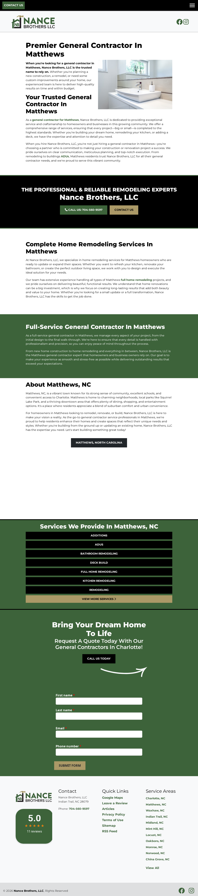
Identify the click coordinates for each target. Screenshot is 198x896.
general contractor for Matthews (55, 120)
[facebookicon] (182, 892)
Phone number (68, 746)
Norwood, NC (155, 853)
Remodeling (99, 590)
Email (61, 728)
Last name (65, 710)
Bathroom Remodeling (99, 553)
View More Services (98, 599)
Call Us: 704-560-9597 (84, 210)
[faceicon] (179, 23)
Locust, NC (154, 835)
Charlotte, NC (155, 798)
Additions (99, 535)
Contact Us (13, 5)
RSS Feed (109, 831)
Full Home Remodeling (99, 571)
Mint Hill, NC (155, 829)
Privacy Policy (113, 814)
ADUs (65, 156)
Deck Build (99, 562)
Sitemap (109, 825)
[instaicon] (186, 23)
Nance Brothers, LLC (29, 891)
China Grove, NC (158, 859)
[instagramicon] (191, 892)
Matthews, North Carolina (99, 442)
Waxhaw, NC (155, 810)
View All (152, 868)
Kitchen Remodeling (99, 581)
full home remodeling (136, 280)
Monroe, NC (154, 847)
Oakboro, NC (155, 841)
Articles (108, 809)
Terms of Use (112, 820)
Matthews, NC (156, 804)
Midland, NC (155, 822)
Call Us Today (99, 658)
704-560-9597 (79, 808)
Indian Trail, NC (157, 816)
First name (65, 695)
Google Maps (112, 797)
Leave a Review (115, 803)
